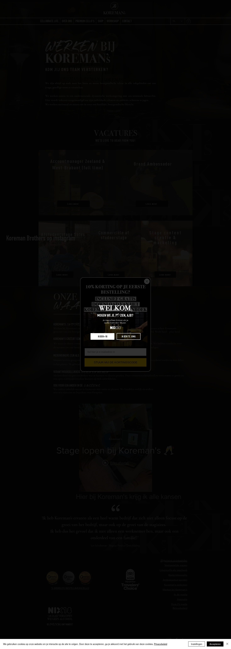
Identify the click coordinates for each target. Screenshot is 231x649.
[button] (102, 336)
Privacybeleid (160, 644)
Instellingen (196, 644)
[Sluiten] (227, 643)
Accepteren (215, 644)
